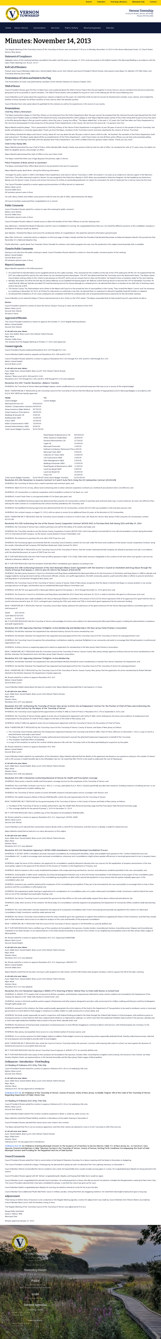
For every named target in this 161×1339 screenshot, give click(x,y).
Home (8, 28)
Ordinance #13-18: (13, 1093)
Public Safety (71, 28)
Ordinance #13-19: (13, 1146)
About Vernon (21, 28)
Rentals (110, 28)
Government (40, 28)
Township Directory (35, 1298)
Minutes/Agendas (92, 28)
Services (55, 28)
